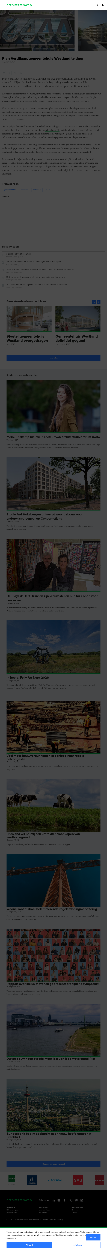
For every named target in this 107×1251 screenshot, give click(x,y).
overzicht (50, 1235)
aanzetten (11, 1238)
